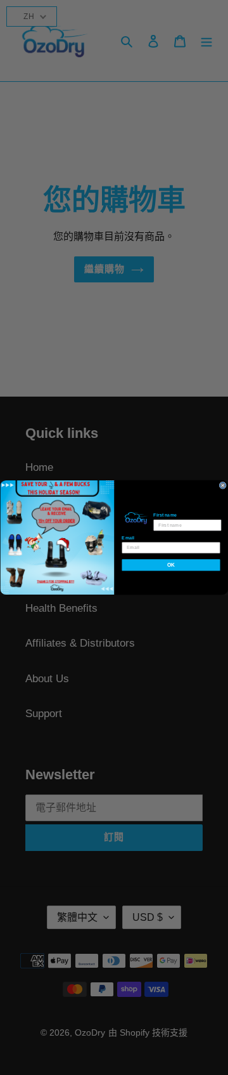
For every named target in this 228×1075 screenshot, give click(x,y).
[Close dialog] (222, 485)
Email (128, 537)
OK (171, 565)
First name (165, 515)
